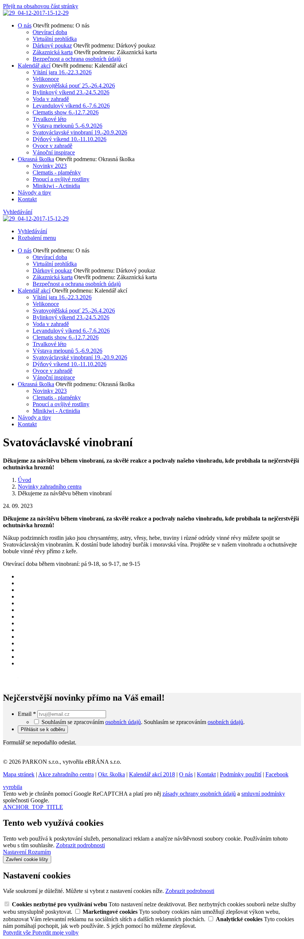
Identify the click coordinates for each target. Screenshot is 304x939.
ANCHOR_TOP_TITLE (33, 807)
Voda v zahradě (51, 99)
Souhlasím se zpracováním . (194, 722)
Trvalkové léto (49, 119)
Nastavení (15, 852)
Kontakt (27, 199)
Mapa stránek (18, 774)
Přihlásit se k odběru (43, 729)
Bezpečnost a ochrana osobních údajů (77, 59)
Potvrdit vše (17, 932)
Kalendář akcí (34, 65)
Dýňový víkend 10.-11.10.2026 (69, 139)
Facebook (276, 774)
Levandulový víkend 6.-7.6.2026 (71, 105)
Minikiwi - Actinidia (56, 186)
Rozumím (39, 852)
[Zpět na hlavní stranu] (36, 13)
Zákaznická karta (53, 52)
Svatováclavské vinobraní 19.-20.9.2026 (80, 132)
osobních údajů (123, 722)
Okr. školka (111, 774)
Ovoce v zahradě (52, 146)
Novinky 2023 (50, 166)
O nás (25, 25)
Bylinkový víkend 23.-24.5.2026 (71, 92)
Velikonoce (46, 79)
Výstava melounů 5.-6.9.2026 (67, 126)
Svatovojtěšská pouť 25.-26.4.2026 (74, 85)
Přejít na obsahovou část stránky (40, 6)
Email (27, 714)
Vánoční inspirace (54, 152)
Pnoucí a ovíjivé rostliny (61, 179)
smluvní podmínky (263, 793)
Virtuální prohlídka (55, 39)
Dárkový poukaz (52, 45)
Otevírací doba (50, 32)
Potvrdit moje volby (55, 932)
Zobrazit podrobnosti (80, 845)
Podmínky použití (240, 774)
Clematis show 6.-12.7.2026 (66, 112)
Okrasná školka (36, 159)
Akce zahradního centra (66, 774)
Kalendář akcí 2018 (152, 774)
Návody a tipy (34, 192)
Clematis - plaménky (57, 172)
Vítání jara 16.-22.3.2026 (62, 72)
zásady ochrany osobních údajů (199, 793)
